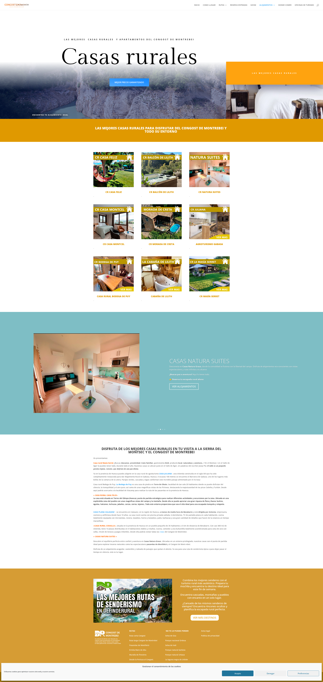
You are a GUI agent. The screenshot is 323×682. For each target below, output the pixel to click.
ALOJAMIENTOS (266, 5)
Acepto (238, 673)
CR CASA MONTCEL (113, 244)
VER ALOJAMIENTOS (184, 385)
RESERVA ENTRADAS (238, 5)
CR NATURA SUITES (209, 192)
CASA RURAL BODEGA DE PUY (113, 296)
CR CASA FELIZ (113, 192)
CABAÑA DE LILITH (161, 296)
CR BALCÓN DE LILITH (161, 192)
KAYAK (253, 5)
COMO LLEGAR (209, 5)
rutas (162, 532)
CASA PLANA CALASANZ (103, 512)
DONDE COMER (284, 5)
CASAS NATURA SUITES (199, 360)
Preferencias (303, 673)
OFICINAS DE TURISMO (304, 5)
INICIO (197, 5)
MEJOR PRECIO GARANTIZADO (129, 82)
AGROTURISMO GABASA (209, 244)
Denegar (270, 673)
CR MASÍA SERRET (209, 296)
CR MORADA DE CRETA (161, 244)
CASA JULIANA (165, 473)
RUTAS (221, 5)
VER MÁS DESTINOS (204, 617)
